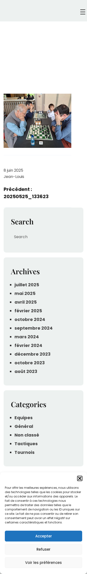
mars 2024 (26, 337)
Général (23, 426)
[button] (79, 478)
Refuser (43, 549)
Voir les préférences (43, 562)
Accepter (43, 536)
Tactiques (26, 444)
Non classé (26, 435)
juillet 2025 (26, 285)
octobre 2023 (29, 363)
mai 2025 (25, 293)
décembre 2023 (32, 354)
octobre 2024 (29, 319)
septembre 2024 (33, 328)
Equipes (23, 418)
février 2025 (28, 311)
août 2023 (25, 371)
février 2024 (28, 345)
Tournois (24, 452)
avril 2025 (25, 302)
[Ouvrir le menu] (83, 12)
